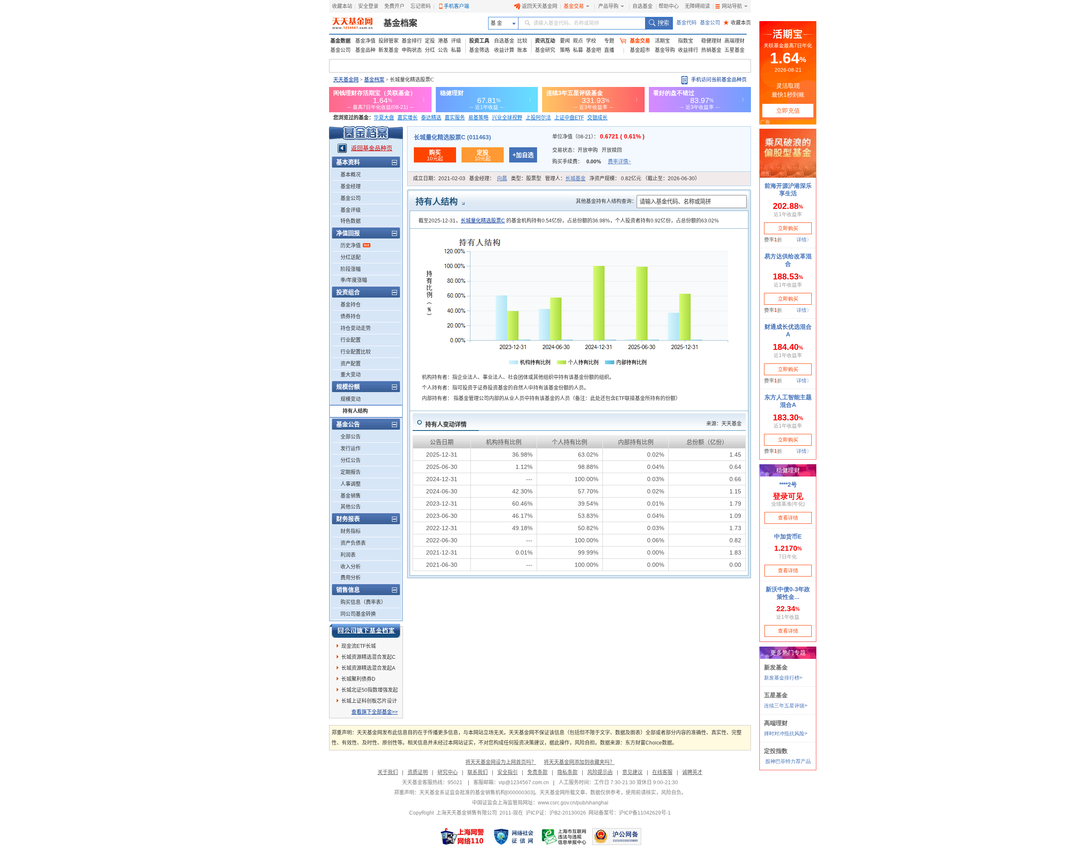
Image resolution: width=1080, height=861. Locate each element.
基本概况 (350, 175)
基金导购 (665, 50)
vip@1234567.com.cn (524, 782)
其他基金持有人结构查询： (606, 201)
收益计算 (504, 50)
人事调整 (350, 484)
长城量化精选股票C (483, 221)
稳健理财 (711, 41)
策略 (565, 50)
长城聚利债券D (358, 679)
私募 (456, 50)
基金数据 (340, 41)
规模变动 (350, 399)
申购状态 (412, 50)
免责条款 (537, 772)
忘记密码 (420, 6)
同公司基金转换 (358, 614)
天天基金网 (346, 80)
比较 (522, 41)
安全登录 (368, 6)
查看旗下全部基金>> (374, 712)
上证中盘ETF (569, 118)
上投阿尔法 (538, 118)
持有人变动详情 (446, 424)
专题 (609, 41)
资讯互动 (545, 41)
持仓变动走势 (355, 328)
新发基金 (388, 50)
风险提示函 (600, 772)
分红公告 (350, 460)
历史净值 (350, 246)
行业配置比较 (355, 352)
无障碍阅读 (697, 6)
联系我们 (477, 772)
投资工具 (479, 41)
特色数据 (350, 221)
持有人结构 (355, 411)
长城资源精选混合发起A (368, 668)
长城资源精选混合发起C (368, 657)
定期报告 (350, 472)
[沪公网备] (616, 836)
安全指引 (507, 772)
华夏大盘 (384, 118)
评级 (456, 41)
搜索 (658, 23)
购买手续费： (591, 162)
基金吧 (593, 50)
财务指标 (350, 531)
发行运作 (350, 449)
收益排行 (688, 50)
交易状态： (587, 150)
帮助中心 (669, 6)
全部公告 (350, 437)
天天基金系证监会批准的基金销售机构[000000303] (477, 793)
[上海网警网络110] (462, 836)
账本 (522, 50)
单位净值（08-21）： (598, 137)
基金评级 (350, 210)
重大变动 (350, 375)
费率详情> (619, 162)
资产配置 (350, 364)
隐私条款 (567, 772)
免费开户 (394, 6)
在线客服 (662, 772)
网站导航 (732, 6)
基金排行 (412, 41)
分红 (430, 50)
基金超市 (640, 50)
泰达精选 (431, 118)
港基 (443, 41)
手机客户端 (456, 6)
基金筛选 (479, 50)
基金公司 (710, 23)
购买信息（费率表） (363, 602)
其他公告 (350, 507)
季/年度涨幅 (353, 280)
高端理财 (734, 41)
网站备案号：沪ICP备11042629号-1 (630, 813)
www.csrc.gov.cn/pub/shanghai (573, 803)
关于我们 (388, 772)
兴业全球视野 (507, 118)
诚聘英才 (692, 772)
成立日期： (439, 178)
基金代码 (686, 23)
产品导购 (608, 6)
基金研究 (545, 50)
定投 (430, 41)
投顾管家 (388, 41)
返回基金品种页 (371, 148)
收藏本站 (342, 6)
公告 (443, 50)
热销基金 (711, 50)
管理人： (565, 178)
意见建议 (632, 772)
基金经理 (350, 187)
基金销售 (350, 496)
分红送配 (350, 257)
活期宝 (662, 41)
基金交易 (574, 6)
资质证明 (418, 772)
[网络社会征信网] (513, 836)
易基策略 (478, 118)
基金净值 (365, 41)
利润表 (348, 555)
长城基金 (575, 178)
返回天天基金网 (539, 6)
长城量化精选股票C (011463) (452, 137)
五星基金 (734, 50)
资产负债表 (353, 543)
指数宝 (685, 41)
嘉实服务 (455, 118)
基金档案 (400, 23)
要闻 (565, 41)
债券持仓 (350, 316)
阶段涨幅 (350, 269)
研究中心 (447, 772)
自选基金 (642, 6)
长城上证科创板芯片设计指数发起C (369, 702)
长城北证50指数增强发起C (369, 691)
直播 (609, 50)
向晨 (502, 178)
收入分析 (350, 567)
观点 (578, 41)
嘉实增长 (407, 118)
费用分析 (350, 578)
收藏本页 (737, 23)
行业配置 (350, 340)
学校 (591, 41)
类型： (526, 178)
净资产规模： (644, 178)
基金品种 (365, 50)
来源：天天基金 (724, 424)
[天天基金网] (353, 23)
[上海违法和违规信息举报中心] (564, 836)
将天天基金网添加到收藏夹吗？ (579, 762)
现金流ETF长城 (358, 646)
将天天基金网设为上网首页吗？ (500, 762)
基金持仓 (350, 305)
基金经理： (488, 178)
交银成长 (597, 118)
